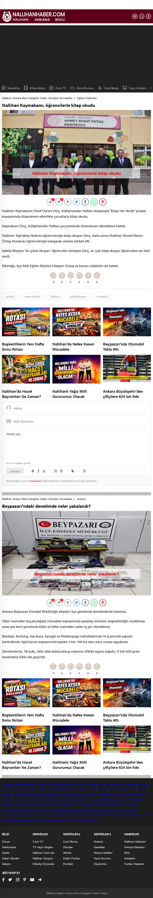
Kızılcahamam (128, 789)
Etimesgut (29, 789)
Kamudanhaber (26, 815)
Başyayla (7, 820)
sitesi (73, 784)
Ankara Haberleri (134, 847)
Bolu (24, 784)
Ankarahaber (62, 784)
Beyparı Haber (75, 810)
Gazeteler (13, 88)
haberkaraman (70, 815)
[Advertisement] (76, 53)
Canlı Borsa (111, 88)
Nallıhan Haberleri (135, 841)
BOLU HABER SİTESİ (24, 799)
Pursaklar (27, 794)
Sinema (98, 841)
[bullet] (61, 471)
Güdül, (60, 789)
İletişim (6, 864)
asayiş (48, 815)
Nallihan (7, 805)
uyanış (57, 815)
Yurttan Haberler (134, 864)
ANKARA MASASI (77, 799)
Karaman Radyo (66, 820)
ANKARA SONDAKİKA (51, 799)
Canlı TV (60, 88)
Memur (116, 810)
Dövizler (68, 847)
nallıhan (55, 296)
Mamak (142, 789)
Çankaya (143, 784)
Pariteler (68, 864)
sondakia (102, 296)
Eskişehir (33, 784)
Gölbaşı (49, 789)
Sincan (38, 794)
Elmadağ (17, 789)
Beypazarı (117, 784)
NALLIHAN (84, 794)
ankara (10, 296)
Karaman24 (33, 810)
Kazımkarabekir (128, 815)
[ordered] (55, 471)
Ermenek (85, 815)
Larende (21, 810)
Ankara (81, 499)
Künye (6, 841)
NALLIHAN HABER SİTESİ (108, 794)
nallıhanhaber (78, 296)
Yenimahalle (70, 794)
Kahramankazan (86, 789)
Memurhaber (128, 810)
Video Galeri (37, 88)
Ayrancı (114, 815)
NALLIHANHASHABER (130, 799)
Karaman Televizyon (44, 820)
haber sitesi (46, 784)
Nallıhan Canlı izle (43, 853)
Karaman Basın (22, 820)
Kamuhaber (9, 815)
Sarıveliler (144, 815)
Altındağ (92, 784)
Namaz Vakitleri (103, 853)
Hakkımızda (9, 847)
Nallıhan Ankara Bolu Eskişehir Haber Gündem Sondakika (37, 98)
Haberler (121, 805)
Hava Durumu (85, 88)
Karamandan (107, 805)
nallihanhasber (21, 805)
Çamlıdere (131, 784)
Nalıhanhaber (103, 810)
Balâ (107, 784)
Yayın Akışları (137, 88)
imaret (40, 815)
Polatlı (16, 794)
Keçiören (113, 789)
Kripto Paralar (71, 858)
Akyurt (81, 784)
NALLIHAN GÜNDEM (102, 799)
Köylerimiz (100, 864)
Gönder (15, 471)
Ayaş (101, 784)
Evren (40, 789)
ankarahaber (32, 296)
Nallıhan (7, 784)
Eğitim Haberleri (87, 98)
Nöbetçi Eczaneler (43, 864)
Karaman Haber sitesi (62, 805)
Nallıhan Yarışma (43, 858)
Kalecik (102, 789)
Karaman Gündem (88, 805)
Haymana (70, 789)
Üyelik (5, 853)
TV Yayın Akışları (43, 847)
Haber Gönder (10, 858)
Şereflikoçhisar (52, 794)
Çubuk (6, 789)
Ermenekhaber (100, 815)
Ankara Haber (39, 805)
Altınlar (67, 853)
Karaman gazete (87, 820)
